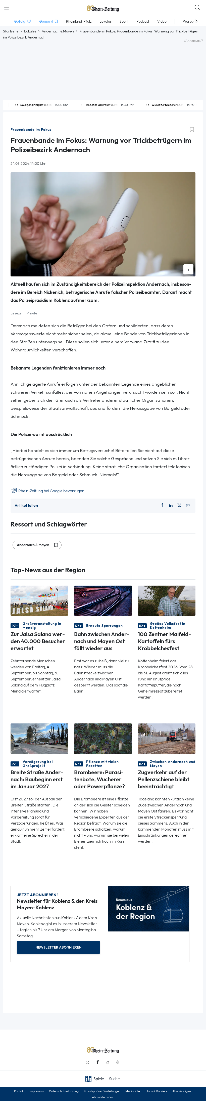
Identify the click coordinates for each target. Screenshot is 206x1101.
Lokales (30, 31)
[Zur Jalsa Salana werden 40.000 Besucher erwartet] (39, 600)
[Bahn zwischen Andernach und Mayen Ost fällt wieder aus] (103, 600)
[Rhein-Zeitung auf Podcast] (117, 1062)
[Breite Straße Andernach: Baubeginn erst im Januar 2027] (39, 738)
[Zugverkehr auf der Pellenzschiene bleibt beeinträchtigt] (166, 738)
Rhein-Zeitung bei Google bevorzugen (51, 491)
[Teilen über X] (179, 505)
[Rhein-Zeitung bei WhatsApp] (87, 1062)
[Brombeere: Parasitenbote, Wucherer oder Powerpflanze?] (103, 738)
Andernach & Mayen (58, 31)
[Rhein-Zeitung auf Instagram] (107, 1062)
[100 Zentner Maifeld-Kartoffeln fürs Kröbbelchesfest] (166, 600)
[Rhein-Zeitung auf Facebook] (97, 1062)
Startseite (11, 31)
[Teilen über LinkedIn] (171, 505)
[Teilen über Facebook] (162, 505)
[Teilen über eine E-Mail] (188, 505)
